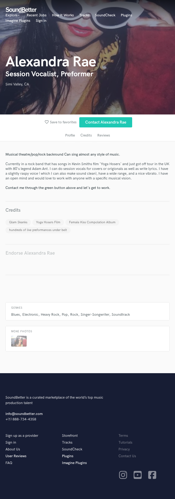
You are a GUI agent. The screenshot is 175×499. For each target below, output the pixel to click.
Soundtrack (121, 315)
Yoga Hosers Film (48, 222)
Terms (123, 436)
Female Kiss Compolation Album (92, 222)
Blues (15, 315)
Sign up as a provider (21, 436)
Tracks (84, 15)
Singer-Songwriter (95, 315)
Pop (65, 315)
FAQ (8, 463)
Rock (74, 315)
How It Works (63, 15)
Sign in (41, 21)
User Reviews (15, 456)
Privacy (124, 449)
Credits (86, 135)
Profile (70, 135)
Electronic (30, 315)
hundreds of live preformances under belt (38, 230)
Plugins (126, 15)
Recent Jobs (36, 15)
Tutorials (125, 442)
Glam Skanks (18, 222)
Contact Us (127, 456)
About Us (12, 449)
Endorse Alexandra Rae (30, 253)
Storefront (70, 436)
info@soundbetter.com (24, 414)
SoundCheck (105, 15)
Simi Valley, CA (17, 84)
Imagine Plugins (17, 21)
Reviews (103, 135)
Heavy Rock (50, 315)
